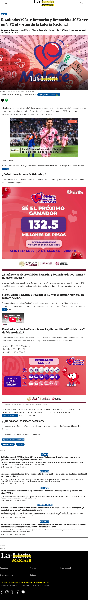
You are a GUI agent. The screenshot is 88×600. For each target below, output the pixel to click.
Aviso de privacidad (26, 582)
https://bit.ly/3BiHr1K (10, 415)
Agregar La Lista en (47, 95)
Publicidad (15, 582)
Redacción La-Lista (20, 467)
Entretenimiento (44, 505)
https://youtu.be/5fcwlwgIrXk (13, 440)
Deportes (44, 471)
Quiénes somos (5, 582)
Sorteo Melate (8, 444)
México (3, 14)
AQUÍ (4, 309)
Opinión (33, 575)
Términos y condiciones (41, 582)
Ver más (5, 169)
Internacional (65, 568)
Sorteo (20, 444)
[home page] (44, 557)
